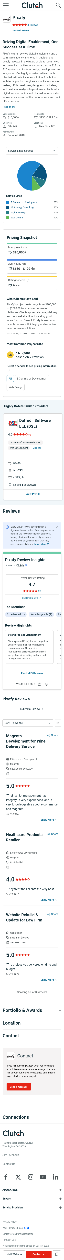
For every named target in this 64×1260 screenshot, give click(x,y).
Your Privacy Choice (12, 1228)
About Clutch (10, 1189)
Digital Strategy (19, 212)
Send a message (19, 1087)
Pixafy (18, 17)
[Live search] (58, 5)
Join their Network (20, 30)
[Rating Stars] (20, 435)
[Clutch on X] (18, 1177)
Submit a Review (30, 708)
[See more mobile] (49, 820)
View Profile (33, 494)
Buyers (6, 1198)
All (10, 378)
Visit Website (14, 1254)
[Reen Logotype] (13, 423)
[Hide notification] (57, 526)
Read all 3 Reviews (32, 673)
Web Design (17, 217)
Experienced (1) (16, 614)
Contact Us (8, 1163)
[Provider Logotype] (7, 19)
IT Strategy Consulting (22, 207)
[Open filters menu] (58, 723)
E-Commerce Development (24, 202)
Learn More (40, 544)
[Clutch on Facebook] (5, 1177)
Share (54, 735)
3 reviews (32, 24)
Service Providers (12, 1207)
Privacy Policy (9, 1222)
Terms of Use (9, 1240)
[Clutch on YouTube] (43, 1177)
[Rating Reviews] (19, 25)
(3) (39, 591)
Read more (9, 106)
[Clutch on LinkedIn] (55, 1177)
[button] (28, 723)
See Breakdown (30, 598)
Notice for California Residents (17, 1234)
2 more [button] (37, 447)
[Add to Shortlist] (57, 1254)
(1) (29, 435)
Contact (37, 1254)
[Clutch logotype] (32, 5)
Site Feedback (10, 1155)
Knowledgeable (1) (41, 614)
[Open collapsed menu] (6, 5)
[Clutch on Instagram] (30, 1177)
